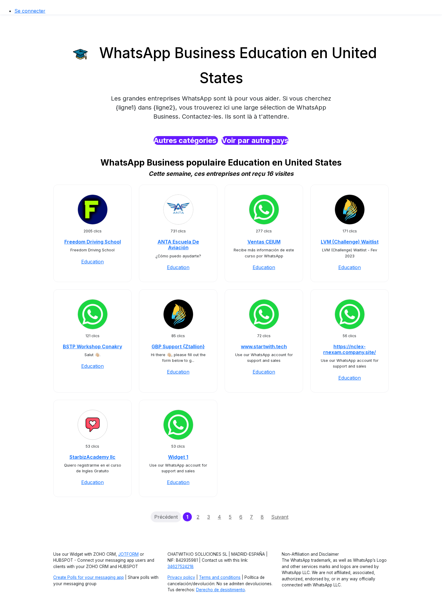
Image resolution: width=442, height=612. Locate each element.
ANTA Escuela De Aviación (178, 244)
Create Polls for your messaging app (88, 577)
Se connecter (29, 11)
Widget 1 (178, 457)
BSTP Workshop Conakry (92, 346)
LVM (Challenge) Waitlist (350, 242)
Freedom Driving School (92, 242)
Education (92, 262)
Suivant (279, 517)
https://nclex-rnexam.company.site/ (349, 349)
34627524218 (180, 566)
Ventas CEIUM (264, 242)
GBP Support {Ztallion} (178, 346)
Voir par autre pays (255, 140)
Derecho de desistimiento (220, 589)
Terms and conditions (220, 577)
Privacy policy (181, 577)
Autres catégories (186, 140)
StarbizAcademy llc (92, 457)
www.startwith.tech (264, 346)
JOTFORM (128, 554)
